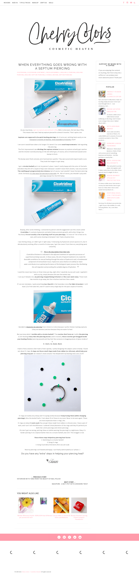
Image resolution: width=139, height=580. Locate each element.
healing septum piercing (35, 75)
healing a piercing (68, 72)
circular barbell (53, 72)
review (55, 75)
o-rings (49, 75)
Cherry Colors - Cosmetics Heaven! (31, 572)
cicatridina (21, 72)
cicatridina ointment (36, 72)
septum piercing (65, 75)
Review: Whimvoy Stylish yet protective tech (113, 178)
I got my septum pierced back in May (45, 130)
